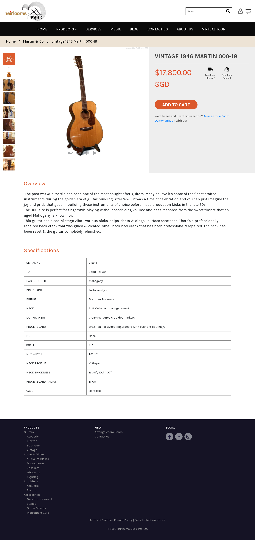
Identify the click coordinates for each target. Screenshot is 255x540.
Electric (32, 441)
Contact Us (157, 29)
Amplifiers (31, 481)
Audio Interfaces (38, 459)
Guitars (29, 432)
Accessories (32, 494)
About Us (185, 29)
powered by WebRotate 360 (137, 48)
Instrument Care (38, 512)
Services (93, 29)
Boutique (33, 445)
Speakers (33, 468)
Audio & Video (34, 454)
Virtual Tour (213, 29)
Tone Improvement (39, 499)
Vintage (32, 450)
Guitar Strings (36, 508)
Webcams (33, 472)
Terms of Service (101, 520)
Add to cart (176, 104)
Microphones (36, 463)
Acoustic (33, 436)
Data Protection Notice (150, 520)
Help (98, 427)
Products (65, 29)
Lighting (32, 477)
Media (115, 29)
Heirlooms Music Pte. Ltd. (132, 528)
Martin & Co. (33, 41)
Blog (134, 29)
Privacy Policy (123, 520)
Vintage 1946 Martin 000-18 (74, 41)
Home (42, 29)
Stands (31, 503)
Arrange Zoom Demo (109, 432)
